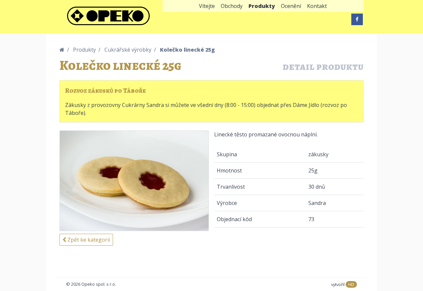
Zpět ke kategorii (88, 239)
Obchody (232, 6)
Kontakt (317, 6)
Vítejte (207, 6)
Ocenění (291, 6)
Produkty (262, 6)
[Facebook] (357, 19)
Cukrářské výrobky (127, 49)
